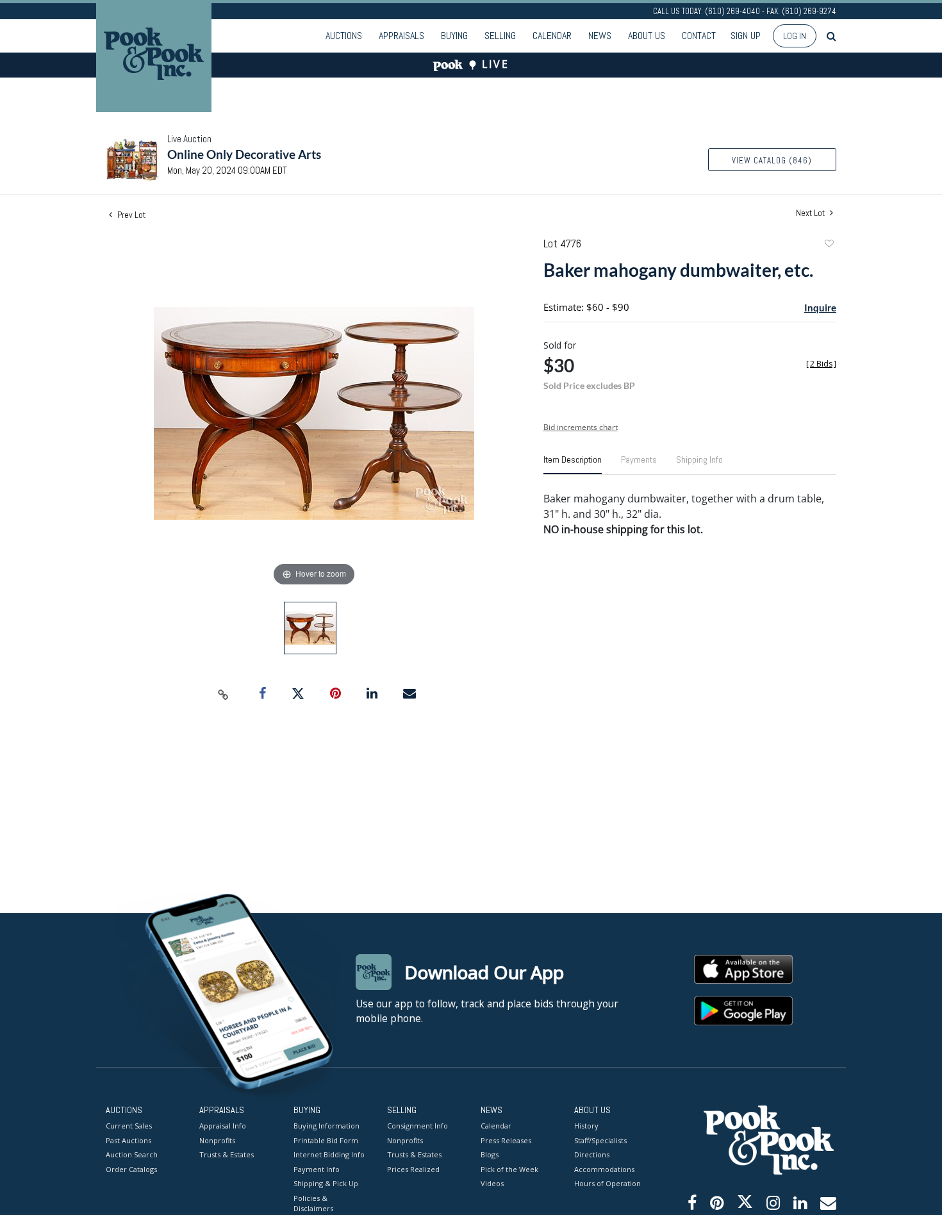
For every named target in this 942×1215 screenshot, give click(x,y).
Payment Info (316, 1169)
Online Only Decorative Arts (244, 154)
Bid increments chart (580, 427)
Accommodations (604, 1169)
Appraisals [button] (401, 35)
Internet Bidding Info (329, 1154)
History (586, 1125)
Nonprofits (217, 1140)
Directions (591, 1154)
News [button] (599, 35)
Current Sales (129, 1125)
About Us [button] (646, 35)
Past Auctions (128, 1140)
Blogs (490, 1154)
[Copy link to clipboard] (223, 694)
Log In (794, 36)
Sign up (746, 35)
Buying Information (326, 1125)
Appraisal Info (222, 1125)
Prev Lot (130, 214)
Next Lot (811, 213)
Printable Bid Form (325, 1140)
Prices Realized (413, 1169)
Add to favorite (828, 245)
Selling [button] (500, 35)
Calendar (552, 35)
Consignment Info (417, 1125)
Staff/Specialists (600, 1140)
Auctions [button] (344, 35)
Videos (492, 1183)
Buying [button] (454, 35)
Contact (699, 35)
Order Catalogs (131, 1169)
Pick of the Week (509, 1169)
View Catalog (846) (772, 160)
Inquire (820, 307)
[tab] (572, 464)
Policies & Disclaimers (313, 1203)
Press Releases (506, 1140)
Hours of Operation (607, 1183)
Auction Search (132, 1154)
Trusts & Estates (226, 1154)
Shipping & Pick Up (325, 1183)
